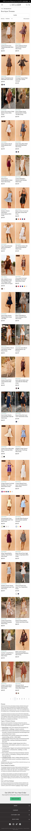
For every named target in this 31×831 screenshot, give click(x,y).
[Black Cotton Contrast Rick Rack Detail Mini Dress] (22, 197)
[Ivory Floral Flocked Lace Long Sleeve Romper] (8, 232)
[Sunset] (24, 286)
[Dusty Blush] (6, 527)
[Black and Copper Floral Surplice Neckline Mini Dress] (22, 639)
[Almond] (18, 422)
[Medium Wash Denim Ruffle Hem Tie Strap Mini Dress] (22, 435)
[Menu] (2, 4)
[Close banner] (29, 1)
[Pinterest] (20, 824)
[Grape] (20, 286)
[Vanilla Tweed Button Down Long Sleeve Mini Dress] (8, 639)
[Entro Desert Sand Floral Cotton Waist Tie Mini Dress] (22, 98)
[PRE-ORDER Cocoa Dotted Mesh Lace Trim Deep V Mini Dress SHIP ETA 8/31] (8, 265)
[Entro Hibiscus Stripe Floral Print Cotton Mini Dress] (22, 32)
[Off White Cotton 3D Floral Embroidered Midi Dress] (22, 232)
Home (2, 8)
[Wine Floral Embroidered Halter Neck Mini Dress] (8, 165)
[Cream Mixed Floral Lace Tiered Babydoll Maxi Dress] (22, 470)
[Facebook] (10, 824)
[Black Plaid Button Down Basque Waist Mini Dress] (22, 302)
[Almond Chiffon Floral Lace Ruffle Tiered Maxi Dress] (8, 334)
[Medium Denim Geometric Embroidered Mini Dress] (8, 197)
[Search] (26, 5)
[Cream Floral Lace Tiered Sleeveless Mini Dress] (8, 32)
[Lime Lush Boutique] (15, 5)
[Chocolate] (16, 286)
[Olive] (18, 693)
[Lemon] (18, 527)
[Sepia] (2, 85)
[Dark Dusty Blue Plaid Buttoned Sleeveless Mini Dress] (22, 130)
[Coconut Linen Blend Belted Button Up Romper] (22, 334)
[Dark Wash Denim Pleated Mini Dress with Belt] (8, 302)
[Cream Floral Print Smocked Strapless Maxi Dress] (8, 607)
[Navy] (22, 219)
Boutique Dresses (7, 8)
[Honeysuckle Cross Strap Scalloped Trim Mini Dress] (8, 505)
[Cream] (4, 289)
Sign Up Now (15, 799)
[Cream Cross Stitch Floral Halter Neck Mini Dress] (8, 672)
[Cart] (29, 4)
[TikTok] (17, 824)
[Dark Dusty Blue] (4, 85)
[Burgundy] (24, 219)
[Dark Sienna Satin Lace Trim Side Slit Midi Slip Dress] (22, 367)
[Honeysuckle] (2, 527)
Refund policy (15, 829)
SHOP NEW (25, 1)
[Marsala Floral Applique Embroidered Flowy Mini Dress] (22, 672)
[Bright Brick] (18, 219)
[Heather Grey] (8, 527)
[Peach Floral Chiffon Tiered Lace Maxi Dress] (22, 607)
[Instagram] (13, 824)
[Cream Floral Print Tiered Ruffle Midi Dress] (8, 367)
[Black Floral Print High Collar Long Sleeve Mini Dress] (22, 540)
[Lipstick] (20, 219)
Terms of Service (26, 828)
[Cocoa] (2, 289)
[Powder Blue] (16, 527)
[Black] (16, 219)
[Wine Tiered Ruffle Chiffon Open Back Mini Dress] (8, 540)
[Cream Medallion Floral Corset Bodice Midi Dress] (22, 165)
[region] (15, 1)
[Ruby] (20, 527)
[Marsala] (16, 693)
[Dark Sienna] (16, 388)
